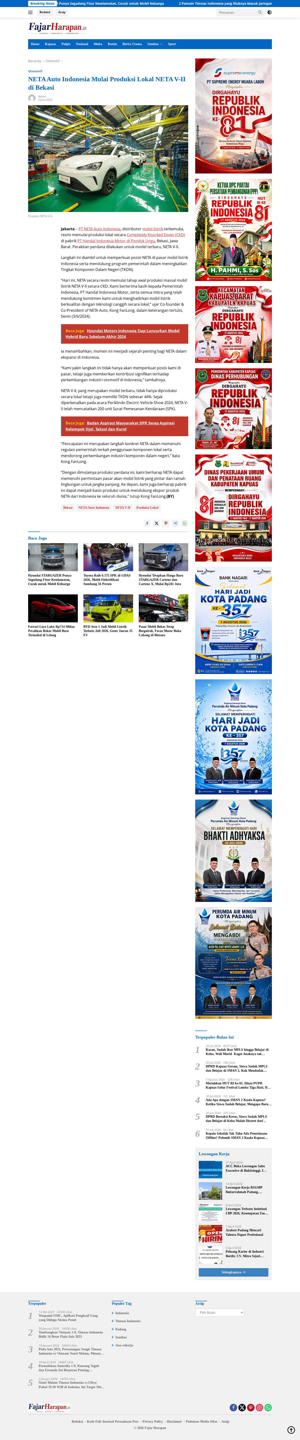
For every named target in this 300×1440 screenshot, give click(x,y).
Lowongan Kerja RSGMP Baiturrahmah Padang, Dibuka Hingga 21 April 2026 (246, 1190)
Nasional (82, 44)
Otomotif (35, 71)
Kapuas (50, 44)
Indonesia (122, 1313)
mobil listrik (152, 228)
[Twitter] (242, 1408)
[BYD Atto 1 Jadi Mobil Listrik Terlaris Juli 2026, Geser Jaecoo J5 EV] (108, 608)
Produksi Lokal (147, 507)
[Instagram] (259, 1408)
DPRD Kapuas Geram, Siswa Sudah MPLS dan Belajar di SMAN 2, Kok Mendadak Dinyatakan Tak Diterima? (236, 1069)
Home (35, 44)
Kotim (112, 44)
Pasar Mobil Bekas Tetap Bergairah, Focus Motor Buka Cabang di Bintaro (160, 631)
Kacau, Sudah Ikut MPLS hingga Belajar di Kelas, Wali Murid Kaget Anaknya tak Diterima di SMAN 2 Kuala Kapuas (237, 1052)
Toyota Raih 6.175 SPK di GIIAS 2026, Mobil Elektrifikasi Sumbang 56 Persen (107, 580)
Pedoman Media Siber (202, 1421)
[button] (260, 12)
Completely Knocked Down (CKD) (156, 234)
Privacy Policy (152, 1421)
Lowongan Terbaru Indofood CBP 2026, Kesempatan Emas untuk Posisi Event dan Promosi (247, 1211)
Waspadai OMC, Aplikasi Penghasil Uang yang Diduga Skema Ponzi (68, 1318)
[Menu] (31, 12)
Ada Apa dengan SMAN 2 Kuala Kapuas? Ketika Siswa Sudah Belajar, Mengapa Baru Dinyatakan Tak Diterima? (237, 1102)
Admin (42, 96)
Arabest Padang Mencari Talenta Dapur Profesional (244, 1232)
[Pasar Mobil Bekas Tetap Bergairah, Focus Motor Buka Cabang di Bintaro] (163, 608)
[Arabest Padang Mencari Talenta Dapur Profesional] (210, 1234)
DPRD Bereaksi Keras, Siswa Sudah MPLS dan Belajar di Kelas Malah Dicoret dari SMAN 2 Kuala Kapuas (236, 1119)
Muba (98, 44)
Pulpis (65, 44)
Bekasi (67, 507)
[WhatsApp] (268, 1408)
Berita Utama (132, 44)
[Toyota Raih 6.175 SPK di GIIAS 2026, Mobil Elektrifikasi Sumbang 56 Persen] (108, 557)
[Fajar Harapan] (57, 28)
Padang (120, 1329)
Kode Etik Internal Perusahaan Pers (113, 1421)
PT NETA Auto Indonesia (99, 228)
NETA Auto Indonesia (94, 507)
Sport (172, 44)
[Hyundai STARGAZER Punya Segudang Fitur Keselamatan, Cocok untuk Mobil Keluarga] (53, 557)
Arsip (61, 12)
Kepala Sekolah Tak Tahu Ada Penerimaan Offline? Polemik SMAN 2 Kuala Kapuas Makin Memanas (236, 1136)
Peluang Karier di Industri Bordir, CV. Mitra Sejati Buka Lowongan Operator (245, 1254)
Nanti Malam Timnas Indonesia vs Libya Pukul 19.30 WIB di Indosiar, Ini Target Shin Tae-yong (71, 1385)
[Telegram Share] (175, 523)
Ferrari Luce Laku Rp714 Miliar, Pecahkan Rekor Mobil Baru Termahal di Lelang (51, 631)
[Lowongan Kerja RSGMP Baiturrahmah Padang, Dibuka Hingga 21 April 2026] (210, 1191)
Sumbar (153, 44)
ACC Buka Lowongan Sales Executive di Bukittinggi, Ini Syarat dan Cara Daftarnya (246, 1168)
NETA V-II (122, 507)
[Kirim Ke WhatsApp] (184, 523)
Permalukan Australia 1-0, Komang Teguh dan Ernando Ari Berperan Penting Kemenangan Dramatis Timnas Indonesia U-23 (70, 1368)
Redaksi (45, 12)
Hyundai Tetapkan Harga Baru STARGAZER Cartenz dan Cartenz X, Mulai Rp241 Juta (161, 580)
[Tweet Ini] (156, 523)
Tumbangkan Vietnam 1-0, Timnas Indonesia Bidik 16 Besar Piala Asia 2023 (71, 1334)
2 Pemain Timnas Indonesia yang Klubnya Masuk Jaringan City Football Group (185, 3)
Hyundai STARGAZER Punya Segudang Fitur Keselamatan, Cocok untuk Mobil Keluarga (49, 580)
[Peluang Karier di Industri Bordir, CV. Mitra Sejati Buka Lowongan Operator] (210, 1255)
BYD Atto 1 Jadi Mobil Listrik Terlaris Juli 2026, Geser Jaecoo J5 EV (107, 631)
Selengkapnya (232, 1272)
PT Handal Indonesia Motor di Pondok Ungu (116, 240)
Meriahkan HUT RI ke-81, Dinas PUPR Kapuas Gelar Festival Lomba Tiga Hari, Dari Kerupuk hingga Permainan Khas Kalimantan (238, 1086)
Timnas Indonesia (127, 1321)
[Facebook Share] (147, 523)
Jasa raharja (124, 1345)
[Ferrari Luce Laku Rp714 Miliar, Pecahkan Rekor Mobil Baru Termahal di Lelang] (53, 608)
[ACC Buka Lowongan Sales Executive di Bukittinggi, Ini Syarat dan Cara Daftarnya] (210, 1169)
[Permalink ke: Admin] (32, 98)
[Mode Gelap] (269, 12)
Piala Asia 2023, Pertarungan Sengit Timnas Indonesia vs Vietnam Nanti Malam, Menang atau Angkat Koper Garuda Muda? (70, 1352)
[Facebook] (233, 1408)
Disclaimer (174, 1421)
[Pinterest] (251, 1408)
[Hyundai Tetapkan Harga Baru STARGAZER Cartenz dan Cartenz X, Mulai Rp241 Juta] (163, 557)
